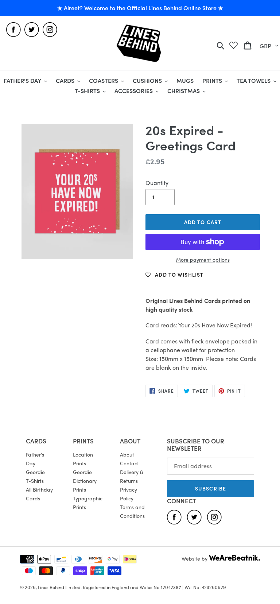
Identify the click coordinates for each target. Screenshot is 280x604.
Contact (129, 463)
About (127, 454)
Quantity (156, 182)
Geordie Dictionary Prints (85, 480)
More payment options (203, 259)
